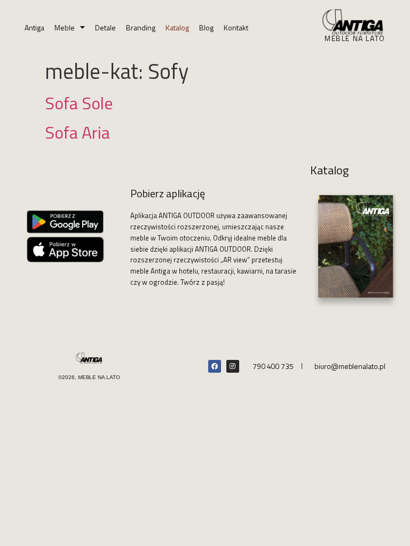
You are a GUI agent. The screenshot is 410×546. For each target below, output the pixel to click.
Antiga (34, 27)
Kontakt (236, 27)
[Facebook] (214, 366)
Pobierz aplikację (167, 193)
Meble (64, 27)
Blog (206, 27)
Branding (140, 27)
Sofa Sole (79, 103)
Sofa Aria (77, 132)
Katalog (177, 27)
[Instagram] (232, 366)
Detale (105, 27)
